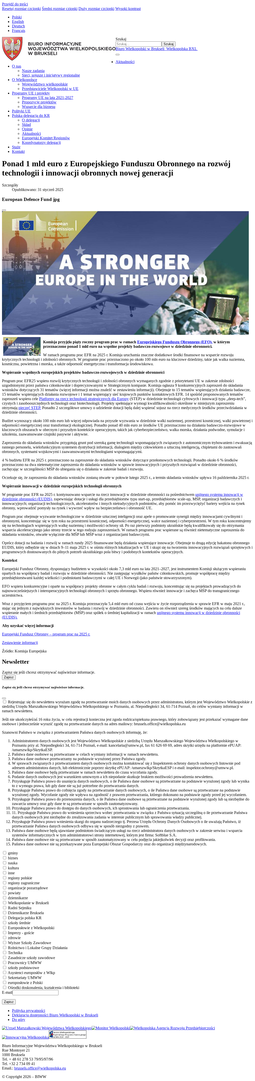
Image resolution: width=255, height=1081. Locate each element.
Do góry (18, 1019)
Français (18, 30)
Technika (15, 953)
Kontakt (18, 151)
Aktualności (125, 62)
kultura (13, 868)
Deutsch (18, 26)
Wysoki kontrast (128, 8)
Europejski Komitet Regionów (46, 138)
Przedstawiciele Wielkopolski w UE (50, 89)
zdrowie (14, 938)
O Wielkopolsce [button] (24, 80)
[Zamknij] (4, 210)
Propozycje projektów (39, 102)
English (18, 21)
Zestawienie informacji (20, 642)
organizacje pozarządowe (28, 888)
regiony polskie (20, 878)
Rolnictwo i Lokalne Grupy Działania (37, 948)
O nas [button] (16, 66)
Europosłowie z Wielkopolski (31, 928)
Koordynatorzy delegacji (41, 142)
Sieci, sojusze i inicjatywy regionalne (51, 75)
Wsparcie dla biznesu (38, 106)
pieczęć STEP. (29, 408)
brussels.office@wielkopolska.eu (40, 1068)
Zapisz (9, 677)
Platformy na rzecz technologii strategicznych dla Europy (84, 399)
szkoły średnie (19, 923)
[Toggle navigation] (118, 54)
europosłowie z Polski (25, 983)
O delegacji (31, 120)
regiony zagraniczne (24, 883)
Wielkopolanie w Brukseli (28, 903)
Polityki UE (21, 111)
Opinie (27, 129)
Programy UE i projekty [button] (31, 93)
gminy (13, 853)
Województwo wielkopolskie (45, 84)
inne (11, 873)
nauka (12, 863)
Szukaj (121, 39)
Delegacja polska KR (25, 918)
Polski (17, 17)
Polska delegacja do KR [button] (31, 115)
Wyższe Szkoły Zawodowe (29, 943)
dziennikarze (18, 898)
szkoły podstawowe (23, 968)
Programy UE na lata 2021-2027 (47, 97)
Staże (16, 147)
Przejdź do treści (15, 4)
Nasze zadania (33, 71)
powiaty (14, 893)
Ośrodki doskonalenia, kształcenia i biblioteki (43, 988)
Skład (26, 124)
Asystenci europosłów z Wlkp (31, 973)
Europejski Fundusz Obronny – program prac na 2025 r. (46, 634)
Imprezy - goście (21, 933)
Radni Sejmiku (19, 908)
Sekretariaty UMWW (25, 978)
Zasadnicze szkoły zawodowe (31, 958)
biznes (13, 858)
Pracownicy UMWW (25, 963)
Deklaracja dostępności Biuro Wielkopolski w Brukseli (55, 1015)
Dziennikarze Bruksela (26, 913)
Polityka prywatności (28, 1010)
